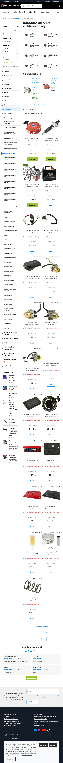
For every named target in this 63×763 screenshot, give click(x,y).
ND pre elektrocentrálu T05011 (10, 188)
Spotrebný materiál (10, 343)
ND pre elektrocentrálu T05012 (10, 194)
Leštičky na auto (8, 284)
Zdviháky (6, 84)
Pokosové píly (7, 275)
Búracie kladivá (8, 295)
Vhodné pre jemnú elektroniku (9, 122)
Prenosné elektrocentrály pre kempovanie (10, 143)
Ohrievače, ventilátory (10, 280)
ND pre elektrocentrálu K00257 (10, 200)
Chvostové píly (8, 304)
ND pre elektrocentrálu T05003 (10, 170)
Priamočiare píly (8, 253)
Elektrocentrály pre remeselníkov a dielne (10, 132)
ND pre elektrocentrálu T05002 (10, 164)
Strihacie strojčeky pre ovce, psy (10, 289)
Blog (35, 723)
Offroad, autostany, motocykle (10, 354)
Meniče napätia (8, 299)
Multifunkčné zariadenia (10, 257)
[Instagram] (39, 730)
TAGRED (11, 59)
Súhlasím (53, 745)
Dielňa (6, 92)
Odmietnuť (43, 745)
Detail (51, 205)
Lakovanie (7, 101)
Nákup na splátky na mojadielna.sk (46, 721)
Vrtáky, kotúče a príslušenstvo (9, 348)
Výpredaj (6, 71)
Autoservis (7, 80)
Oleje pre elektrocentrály (10, 206)
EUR (38, 1)
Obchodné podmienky (11, 719)
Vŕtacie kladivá (8, 266)
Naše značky (8, 76)
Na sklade (11, 41)
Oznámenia (38, 714)
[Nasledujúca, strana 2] (42, 633)
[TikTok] (48, 730)
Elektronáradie (6, 109)
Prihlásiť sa (32, 702)
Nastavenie (10, 759)
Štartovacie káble (8, 319)
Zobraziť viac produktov (41, 105)
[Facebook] (35, 730)
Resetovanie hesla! (40, 719)
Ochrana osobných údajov (12, 723)
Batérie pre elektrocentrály (11, 148)
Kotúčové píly (7, 323)
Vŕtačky (6, 217)
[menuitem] (6, 12)
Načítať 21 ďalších (42, 627)
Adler (11, 48)
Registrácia (56, 1)
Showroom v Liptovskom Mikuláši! (45, 717)
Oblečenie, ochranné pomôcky (10, 333)
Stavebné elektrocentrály (10, 138)
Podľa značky (8, 366)
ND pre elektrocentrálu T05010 (10, 182)
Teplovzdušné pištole (9, 248)
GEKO (11, 51)
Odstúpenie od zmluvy (11, 721)
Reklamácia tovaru (10, 726)
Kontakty (7, 717)
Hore (42, 639)
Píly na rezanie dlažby (10, 314)
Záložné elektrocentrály (10, 127)
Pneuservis (7, 88)
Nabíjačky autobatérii (9, 221)
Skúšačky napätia (8, 271)
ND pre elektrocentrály (8, 153)
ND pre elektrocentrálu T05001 (10, 158)
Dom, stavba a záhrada (11, 338)
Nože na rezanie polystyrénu (8, 309)
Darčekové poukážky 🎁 (10, 360)
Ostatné (6, 239)
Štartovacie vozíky (9, 226)
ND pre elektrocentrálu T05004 (10, 176)
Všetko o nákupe (7, 1)
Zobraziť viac (31, 678)
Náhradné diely (8, 113)
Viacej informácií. (27, 755)
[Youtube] (44, 730)
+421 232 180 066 (13, 738)
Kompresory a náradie (11, 105)
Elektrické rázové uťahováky (8, 211)
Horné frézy (7, 328)
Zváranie (6, 96)
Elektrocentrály (8, 118)
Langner (11, 57)
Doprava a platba (10, 714)
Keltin (11, 54)
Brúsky (6, 235)
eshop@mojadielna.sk (14, 735)
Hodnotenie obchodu (31, 647)
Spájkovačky (7, 244)
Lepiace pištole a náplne (10, 230)
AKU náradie (7, 262)
